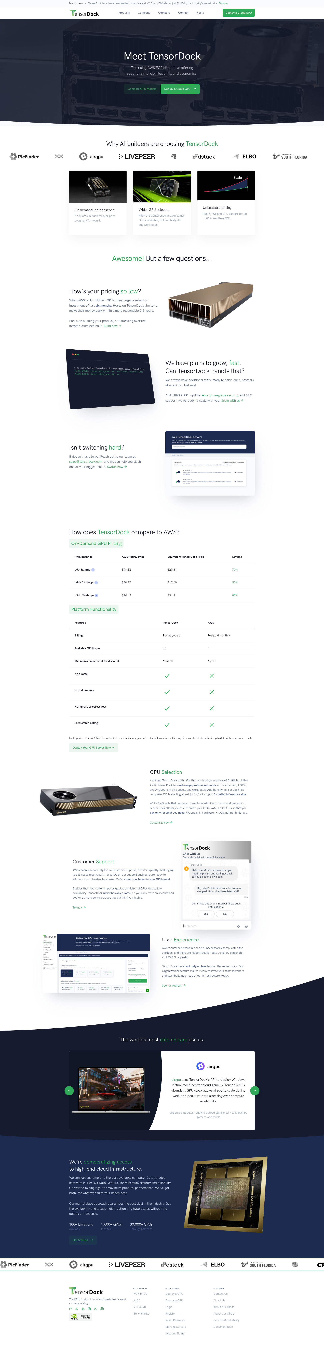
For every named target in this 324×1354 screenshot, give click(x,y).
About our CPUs (223, 1313)
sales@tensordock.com (85, 462)
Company (144, 12)
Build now (111, 326)
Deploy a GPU (174, 1293)
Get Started (80, 1240)
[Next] (254, 1090)
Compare (164, 12)
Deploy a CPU (174, 1300)
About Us (219, 1300)
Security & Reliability (226, 1320)
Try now (223, 3)
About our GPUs (223, 1307)
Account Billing (174, 1333)
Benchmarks (141, 1313)
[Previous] (69, 1090)
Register (170, 1313)
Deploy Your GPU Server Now (92, 747)
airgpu (176, 1080)
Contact (183, 12)
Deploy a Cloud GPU (238, 12)
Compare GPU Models (142, 89)
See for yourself (172, 985)
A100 (136, 1300)
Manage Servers (175, 1326)
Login (168, 1307)
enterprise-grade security (220, 395)
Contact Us (220, 1293)
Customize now (160, 822)
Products (124, 12)
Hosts (200, 12)
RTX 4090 (139, 1307)
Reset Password (175, 1320)
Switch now (115, 467)
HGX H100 (140, 1293)
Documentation (223, 1326)
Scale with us (231, 401)
